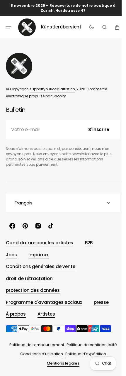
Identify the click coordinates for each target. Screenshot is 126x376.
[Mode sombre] (90, 27)
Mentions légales (61, 363)
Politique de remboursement (34, 344)
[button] (8, 27)
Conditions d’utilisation (39, 353)
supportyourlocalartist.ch (52, 89)
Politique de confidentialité (89, 344)
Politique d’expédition (83, 353)
